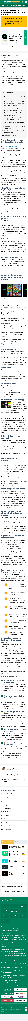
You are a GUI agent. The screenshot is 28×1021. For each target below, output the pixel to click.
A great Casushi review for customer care (14, 123)
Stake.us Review (13, 867)
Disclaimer (5, 915)
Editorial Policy (23, 905)
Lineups (12, 5)
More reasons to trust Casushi (12, 113)
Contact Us (23, 910)
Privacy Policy (14, 915)
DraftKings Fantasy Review (9, 797)
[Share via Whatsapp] (7, 771)
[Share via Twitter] (13, 771)
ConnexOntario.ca (20, 970)
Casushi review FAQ (10, 135)
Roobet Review (7, 815)
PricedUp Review (7, 829)
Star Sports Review (8, 825)
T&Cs (22, 915)
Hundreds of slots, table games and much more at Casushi (14, 104)
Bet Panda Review (7, 811)
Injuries (18, 5)
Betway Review (7, 822)
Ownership (5, 910)
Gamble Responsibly (14, 910)
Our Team (14, 905)
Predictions (4, 5)
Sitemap (5, 920)
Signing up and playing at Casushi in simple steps (14, 127)
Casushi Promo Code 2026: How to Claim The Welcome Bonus (15, 891)
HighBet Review (7, 808)
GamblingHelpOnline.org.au (10, 982)
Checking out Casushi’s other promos (14, 101)
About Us (5, 905)
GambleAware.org (19, 975)
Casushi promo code (11, 146)
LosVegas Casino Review (9, 805)
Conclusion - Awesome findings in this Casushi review (14, 131)
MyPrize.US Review (13, 861)
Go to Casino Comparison (14, 879)
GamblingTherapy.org (18, 985)
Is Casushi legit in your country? (13, 110)
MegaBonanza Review (14, 874)
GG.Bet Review (7, 818)
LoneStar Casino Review (15, 33)
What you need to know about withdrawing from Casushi (12, 118)
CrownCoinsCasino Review (13, 855)
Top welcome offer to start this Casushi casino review (14, 97)
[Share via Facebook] (10, 771)
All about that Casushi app (11, 108)
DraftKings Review (7, 793)
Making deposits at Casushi (12, 115)
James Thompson (7, 55)
